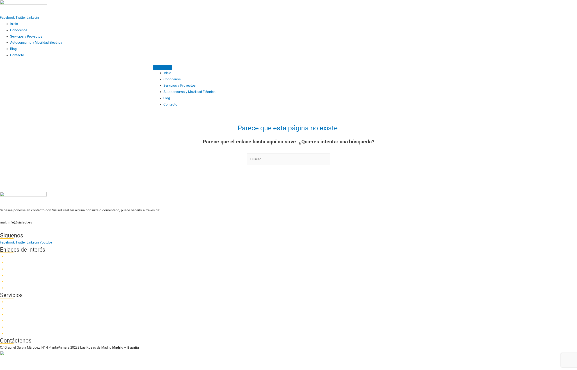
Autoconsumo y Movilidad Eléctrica (36, 43)
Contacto (17, 55)
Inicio (14, 24)
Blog (13, 49)
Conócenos (18, 30)
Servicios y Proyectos (26, 36)
